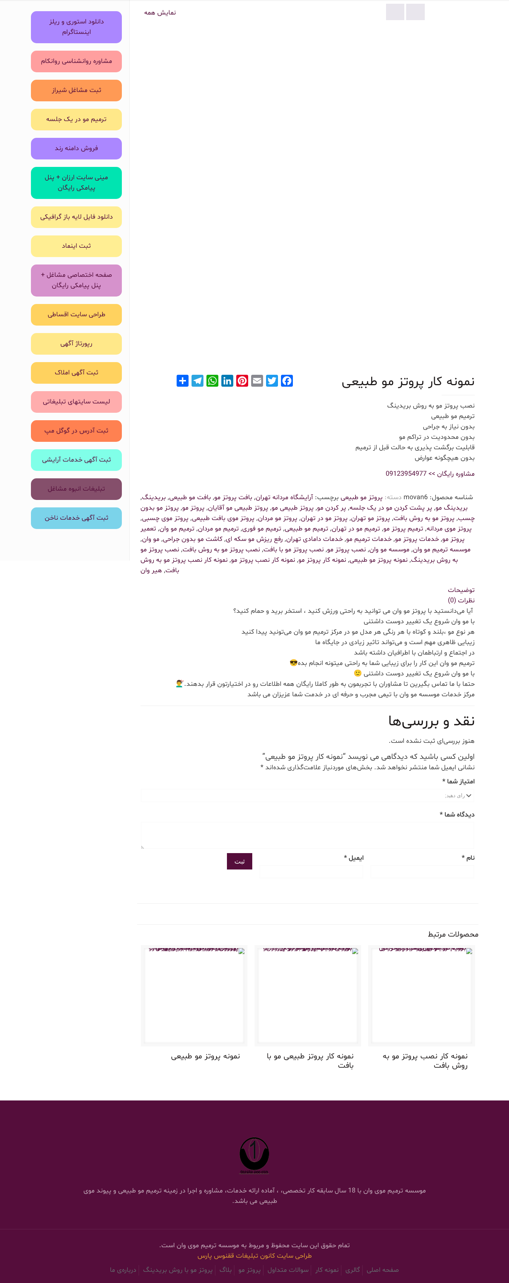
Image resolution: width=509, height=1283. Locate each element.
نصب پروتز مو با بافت (293, 549)
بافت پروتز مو (233, 497)
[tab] (307, 590)
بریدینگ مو (452, 508)
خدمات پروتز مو (417, 539)
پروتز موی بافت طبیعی (223, 518)
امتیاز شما (458, 781)
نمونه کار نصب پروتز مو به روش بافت (425, 1061)
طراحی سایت (294, 1256)
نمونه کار (327, 1270)
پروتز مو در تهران (324, 518)
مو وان (150, 539)
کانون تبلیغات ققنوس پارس (237, 1256)
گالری (352, 1270)
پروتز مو (193, 508)
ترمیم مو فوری (261, 528)
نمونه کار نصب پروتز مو (263, 560)
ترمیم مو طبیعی (306, 528)
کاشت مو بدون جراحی (192, 539)
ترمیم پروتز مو (403, 528)
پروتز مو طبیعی (362, 497)
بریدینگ (154, 497)
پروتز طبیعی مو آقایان (238, 508)
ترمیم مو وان (177, 528)
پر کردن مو (331, 508)
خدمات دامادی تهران (314, 539)
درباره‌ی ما (123, 1270)
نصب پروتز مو (346, 549)
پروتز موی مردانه (449, 528)
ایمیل (354, 858)
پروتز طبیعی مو (293, 508)
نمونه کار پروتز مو (322, 560)
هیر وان (151, 570)
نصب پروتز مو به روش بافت (221, 549)
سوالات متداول (288, 1270)
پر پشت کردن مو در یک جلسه (391, 508)
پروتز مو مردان (277, 518)
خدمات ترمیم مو (369, 539)
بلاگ (225, 1270)
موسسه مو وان (389, 549)
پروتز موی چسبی (165, 518)
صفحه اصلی (383, 1270)
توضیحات (461, 590)
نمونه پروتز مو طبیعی (379, 560)
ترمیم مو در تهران (356, 528)
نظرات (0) (461, 600)
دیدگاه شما (457, 815)
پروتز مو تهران (370, 518)
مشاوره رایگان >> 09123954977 (430, 474)
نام (468, 858)
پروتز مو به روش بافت (424, 518)
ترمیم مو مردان (218, 528)
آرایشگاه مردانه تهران (284, 497)
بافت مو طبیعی (190, 497)
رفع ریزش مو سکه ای (254, 539)
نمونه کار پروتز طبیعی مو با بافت (310, 1061)
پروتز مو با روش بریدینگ (178, 1270)
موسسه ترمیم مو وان (442, 549)
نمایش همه (160, 13)
